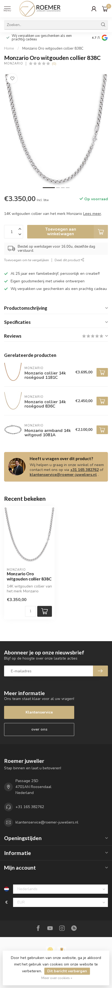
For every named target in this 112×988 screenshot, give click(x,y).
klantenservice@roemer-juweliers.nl (63, 474)
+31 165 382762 (84, 469)
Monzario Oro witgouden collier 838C (52, 48)
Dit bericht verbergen (67, 971)
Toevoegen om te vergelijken (26, 260)
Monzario (13, 63)
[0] (105, 8)
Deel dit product (68, 260)
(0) (54, 63)
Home (9, 48)
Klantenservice (39, 712)
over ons (39, 729)
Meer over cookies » (56, 978)
